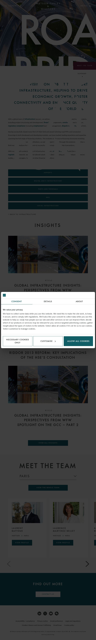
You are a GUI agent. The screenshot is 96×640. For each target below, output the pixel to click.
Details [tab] (48, 301)
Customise (46, 341)
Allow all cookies (78, 341)
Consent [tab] (17, 301)
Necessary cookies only (17, 341)
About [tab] (79, 301)
